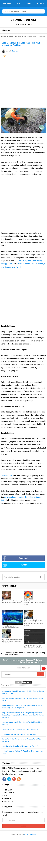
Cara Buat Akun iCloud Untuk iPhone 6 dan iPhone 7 (19, 746)
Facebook (23, 558)
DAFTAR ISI (8, 801)
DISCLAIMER (9, 793)
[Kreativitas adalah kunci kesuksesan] (23, 837)
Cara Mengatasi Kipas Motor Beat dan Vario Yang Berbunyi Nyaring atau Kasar (22, 661)
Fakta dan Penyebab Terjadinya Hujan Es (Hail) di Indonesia (12, 601)
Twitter (23, 565)
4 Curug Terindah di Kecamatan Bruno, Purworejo (19, 734)
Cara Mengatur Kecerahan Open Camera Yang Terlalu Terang (33, 647)
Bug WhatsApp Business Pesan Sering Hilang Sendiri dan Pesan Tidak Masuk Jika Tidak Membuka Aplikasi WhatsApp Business (23, 715)
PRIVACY (7, 799)
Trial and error (6, 475)
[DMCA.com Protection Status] (23, 682)
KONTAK (7, 796)
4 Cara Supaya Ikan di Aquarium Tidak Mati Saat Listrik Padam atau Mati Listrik (12, 627)
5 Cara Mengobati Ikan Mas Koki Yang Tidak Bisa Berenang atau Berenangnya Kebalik (33, 622)
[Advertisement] (23, 82)
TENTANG (8, 790)
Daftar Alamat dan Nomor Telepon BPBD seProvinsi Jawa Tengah (34, 602)
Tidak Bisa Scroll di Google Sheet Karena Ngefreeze (20, 729)
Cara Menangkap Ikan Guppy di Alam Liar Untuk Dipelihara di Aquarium (12, 641)
